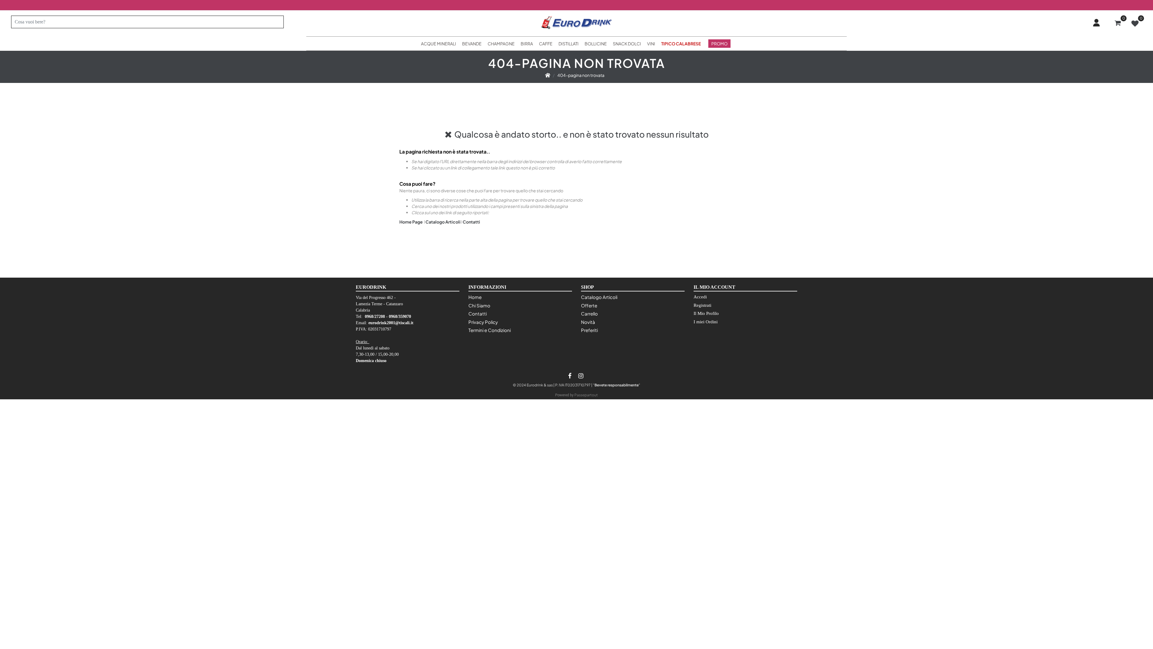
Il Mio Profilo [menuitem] (706, 313)
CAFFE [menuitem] (545, 43)
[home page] (548, 75)
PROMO (719, 43)
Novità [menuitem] (588, 322)
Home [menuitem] (475, 297)
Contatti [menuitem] (477, 313)
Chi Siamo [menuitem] (479, 305)
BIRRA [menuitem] (527, 43)
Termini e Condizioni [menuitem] (489, 330)
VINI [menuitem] (651, 43)
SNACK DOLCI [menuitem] (627, 43)
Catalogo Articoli (443, 221)
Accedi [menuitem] (700, 296)
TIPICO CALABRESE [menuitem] (681, 43)
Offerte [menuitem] (589, 305)
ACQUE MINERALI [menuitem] (438, 43)
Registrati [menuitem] (702, 305)
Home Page (411, 221)
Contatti (471, 221)
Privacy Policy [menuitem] (483, 322)
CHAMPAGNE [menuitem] (501, 43)
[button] (277, 22)
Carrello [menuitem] (589, 313)
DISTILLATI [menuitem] (568, 43)
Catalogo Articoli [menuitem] (599, 297)
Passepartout (586, 395)
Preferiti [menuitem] (589, 330)
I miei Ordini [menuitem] (706, 321)
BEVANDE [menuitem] (472, 43)
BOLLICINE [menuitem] (596, 43)
